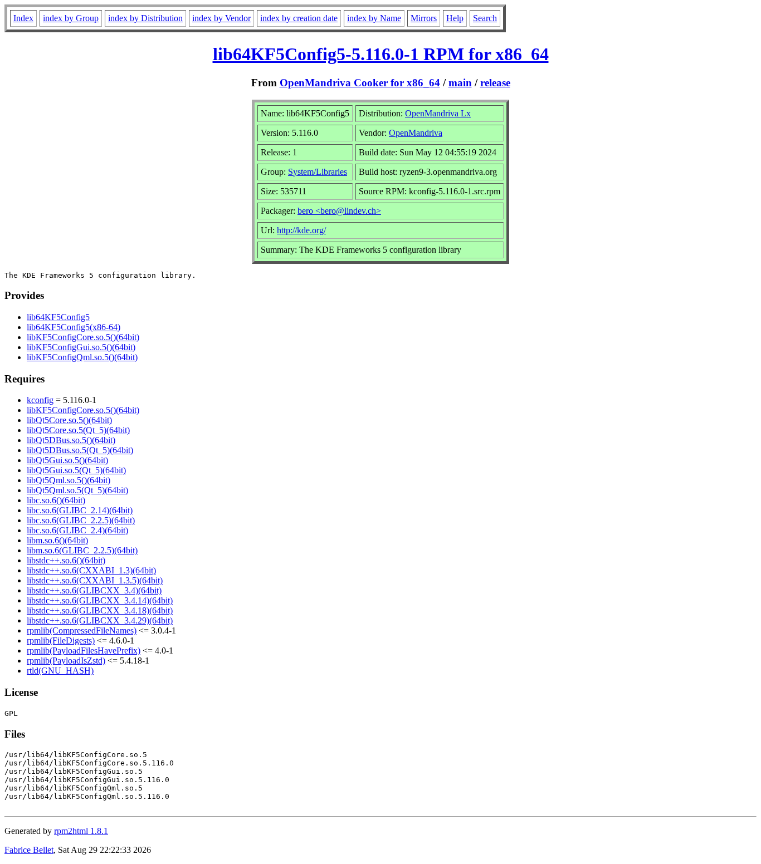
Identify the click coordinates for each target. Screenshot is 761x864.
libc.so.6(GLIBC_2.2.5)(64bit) (81, 520)
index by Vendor (221, 18)
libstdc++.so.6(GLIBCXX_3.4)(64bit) (94, 590)
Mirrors (424, 18)
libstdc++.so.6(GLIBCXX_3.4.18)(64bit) (100, 610)
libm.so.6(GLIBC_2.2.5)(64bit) (82, 550)
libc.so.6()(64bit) (56, 500)
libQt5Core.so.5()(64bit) (69, 420)
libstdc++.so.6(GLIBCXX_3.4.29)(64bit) (100, 620)
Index (23, 18)
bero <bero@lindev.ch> (339, 210)
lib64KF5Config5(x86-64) (73, 327)
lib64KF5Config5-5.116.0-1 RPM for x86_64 (381, 54)
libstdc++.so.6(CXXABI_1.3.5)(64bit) (95, 580)
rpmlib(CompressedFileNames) (81, 630)
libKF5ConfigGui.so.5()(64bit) (81, 347)
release (495, 83)
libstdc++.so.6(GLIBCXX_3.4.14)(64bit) (100, 600)
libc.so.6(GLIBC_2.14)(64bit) (80, 510)
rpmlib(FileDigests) (61, 640)
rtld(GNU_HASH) (60, 670)
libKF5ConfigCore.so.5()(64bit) (83, 337)
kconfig (40, 400)
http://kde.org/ (301, 230)
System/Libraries (317, 171)
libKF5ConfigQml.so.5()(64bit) (82, 357)
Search (485, 18)
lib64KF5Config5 (58, 317)
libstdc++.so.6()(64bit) (66, 560)
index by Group (71, 18)
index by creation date (299, 18)
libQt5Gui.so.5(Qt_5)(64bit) (76, 470)
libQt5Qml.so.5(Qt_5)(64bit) (77, 490)
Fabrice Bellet (28, 850)
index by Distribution (145, 18)
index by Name (374, 18)
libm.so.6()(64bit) (57, 540)
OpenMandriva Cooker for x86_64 (360, 83)
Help (455, 18)
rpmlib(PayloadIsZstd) (66, 660)
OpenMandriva (415, 133)
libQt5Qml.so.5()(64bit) (68, 480)
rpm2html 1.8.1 (81, 831)
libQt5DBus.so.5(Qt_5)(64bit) (80, 450)
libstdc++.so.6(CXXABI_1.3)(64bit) (91, 570)
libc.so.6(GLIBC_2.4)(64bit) (77, 530)
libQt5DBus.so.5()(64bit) (71, 440)
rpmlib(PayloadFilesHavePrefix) (83, 650)
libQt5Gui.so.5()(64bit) (67, 460)
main (460, 83)
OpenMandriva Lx (438, 113)
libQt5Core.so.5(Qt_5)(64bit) (78, 430)
